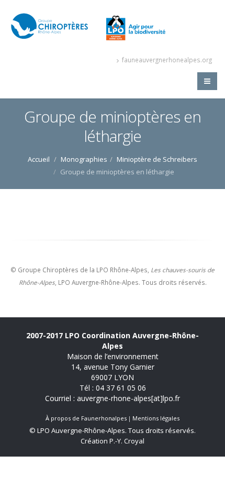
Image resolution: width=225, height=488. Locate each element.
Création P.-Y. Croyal (112, 441)
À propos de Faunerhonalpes (86, 418)
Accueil (39, 159)
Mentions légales (155, 418)
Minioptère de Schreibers (157, 159)
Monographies (84, 159)
